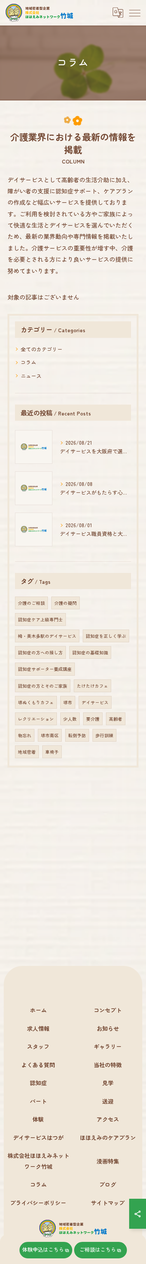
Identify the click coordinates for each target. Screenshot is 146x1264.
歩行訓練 (104, 735)
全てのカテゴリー (42, 349)
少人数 (70, 719)
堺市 (67, 702)
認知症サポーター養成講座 (45, 669)
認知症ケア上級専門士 (40, 619)
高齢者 (115, 719)
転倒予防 (77, 735)
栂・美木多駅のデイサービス (47, 636)
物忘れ (24, 735)
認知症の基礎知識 (90, 652)
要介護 (93, 719)
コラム (28, 362)
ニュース (31, 375)
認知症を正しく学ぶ (106, 636)
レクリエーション (36, 719)
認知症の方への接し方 (40, 652)
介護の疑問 (65, 603)
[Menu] (134, 12)
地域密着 (27, 752)
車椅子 (52, 752)
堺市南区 (50, 735)
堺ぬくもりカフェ (36, 702)
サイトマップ (108, 1203)
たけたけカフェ (92, 686)
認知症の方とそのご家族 (42, 686)
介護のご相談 (31, 603)
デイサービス (95, 702)
